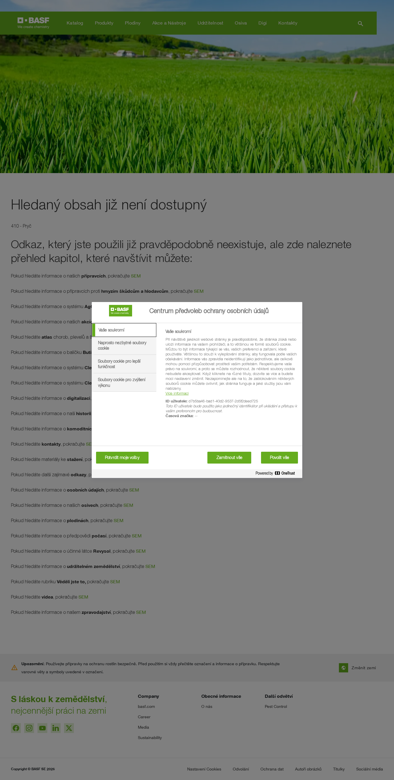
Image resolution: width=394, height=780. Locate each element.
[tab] (124, 330)
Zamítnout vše (229, 457)
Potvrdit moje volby (122, 457)
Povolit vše (279, 457)
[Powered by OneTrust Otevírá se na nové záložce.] (277, 474)
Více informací (177, 393)
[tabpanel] (231, 377)
